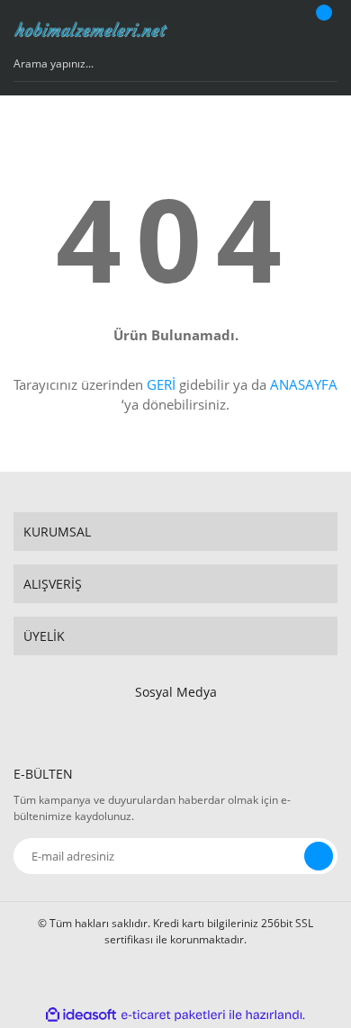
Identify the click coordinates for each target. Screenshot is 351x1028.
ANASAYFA (304, 384)
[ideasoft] (81, 1014)
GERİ (161, 384)
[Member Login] (275, 30)
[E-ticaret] (173, 1014)
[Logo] (91, 30)
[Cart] (321, 30)
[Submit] (318, 856)
